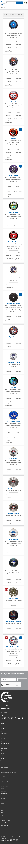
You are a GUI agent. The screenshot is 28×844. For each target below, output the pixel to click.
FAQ (1, 817)
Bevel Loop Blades (4, 767)
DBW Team (3, 812)
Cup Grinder (3, 728)
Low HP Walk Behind (5, 746)
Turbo (2, 760)
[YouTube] (19, 718)
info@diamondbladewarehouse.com (9, 715)
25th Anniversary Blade (13, 421)
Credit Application (4, 825)
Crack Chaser (3, 726)
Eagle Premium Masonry (13, 621)
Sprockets (3, 798)
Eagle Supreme (13, 539)
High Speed (3, 741)
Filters (2, 7)
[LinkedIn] (12, 718)
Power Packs (3, 796)
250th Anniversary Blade (13, 647)
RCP (1, 751)
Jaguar (13, 276)
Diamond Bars (3, 791)
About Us (2, 810)
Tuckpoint (2, 758)
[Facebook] (5, 718)
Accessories (3, 788)
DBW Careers (3, 815)
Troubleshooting (4, 827)
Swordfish (13, 387)
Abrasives (3, 723)
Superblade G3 (13, 212)
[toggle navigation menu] (26, 2)
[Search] (19, 3)
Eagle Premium (13, 458)
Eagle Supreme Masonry (13, 488)
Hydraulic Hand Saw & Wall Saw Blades (8, 772)
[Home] (3, 2)
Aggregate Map (4, 822)
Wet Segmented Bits (5, 782)
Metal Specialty (4, 748)
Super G (13, 102)
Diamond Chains (4, 793)
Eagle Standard (13, 337)
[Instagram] (8, 718)
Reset (5, 7)
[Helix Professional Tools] (22, 718)
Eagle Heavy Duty (13, 513)
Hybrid (13, 569)
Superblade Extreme (13, 31)
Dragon (13, 138)
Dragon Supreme (13, 175)
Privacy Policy (4, 838)
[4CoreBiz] (15, 718)
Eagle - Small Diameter (13, 362)
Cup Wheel (3, 731)
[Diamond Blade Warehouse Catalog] (2, 718)
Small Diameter (4, 756)
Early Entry (3, 738)
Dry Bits (2, 779)
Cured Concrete (4, 733)
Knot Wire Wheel (13, 598)
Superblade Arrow (13, 242)
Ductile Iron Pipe (4, 736)
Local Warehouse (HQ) (5, 820)
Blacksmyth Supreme (13, 303)
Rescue (2, 753)
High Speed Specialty (5, 743)
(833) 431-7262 (4, 712)
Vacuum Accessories (5, 801)
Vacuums (2, 803)
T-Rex (13, 68)
